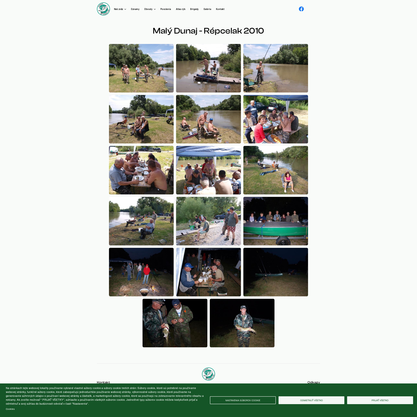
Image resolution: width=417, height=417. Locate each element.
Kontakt (220, 9)
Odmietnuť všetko (311, 400)
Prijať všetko (380, 400)
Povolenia (165, 9)
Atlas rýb (180, 9)
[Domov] (103, 4)
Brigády (194, 9)
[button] (141, 46)
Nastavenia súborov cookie (242, 400)
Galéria (207, 9)
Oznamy (135, 9)
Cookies (10, 408)
